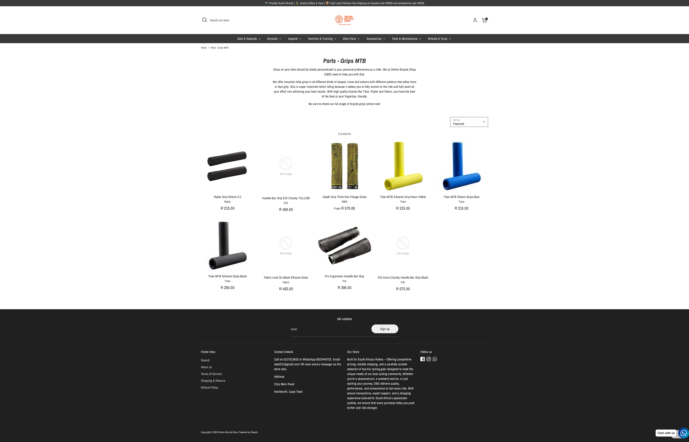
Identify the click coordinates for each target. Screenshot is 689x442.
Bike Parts (350, 38)
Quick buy (228, 186)
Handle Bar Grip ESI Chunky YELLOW (286, 198)
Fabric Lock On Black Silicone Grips (286, 277)
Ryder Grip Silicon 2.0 (227, 197)
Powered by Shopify (248, 432)
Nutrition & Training (320, 38)
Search (205, 360)
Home (204, 47)
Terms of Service (211, 374)
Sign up (385, 329)
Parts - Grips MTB (219, 47)
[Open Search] (204, 19)
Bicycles (272, 38)
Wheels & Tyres (438, 38)
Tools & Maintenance (405, 38)
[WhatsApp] (435, 359)
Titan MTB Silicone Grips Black (227, 276)
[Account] (475, 20)
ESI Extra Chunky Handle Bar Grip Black (403, 277)
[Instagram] (428, 359)
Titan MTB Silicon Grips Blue (462, 197)
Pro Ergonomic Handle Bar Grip (344, 276)
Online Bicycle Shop (228, 432)
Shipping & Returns (213, 380)
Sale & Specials (247, 38)
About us (206, 367)
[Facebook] (422, 359)
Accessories (374, 38)
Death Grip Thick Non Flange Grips (344, 197)
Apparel (293, 38)
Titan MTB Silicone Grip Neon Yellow (403, 197)
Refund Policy (209, 387)
